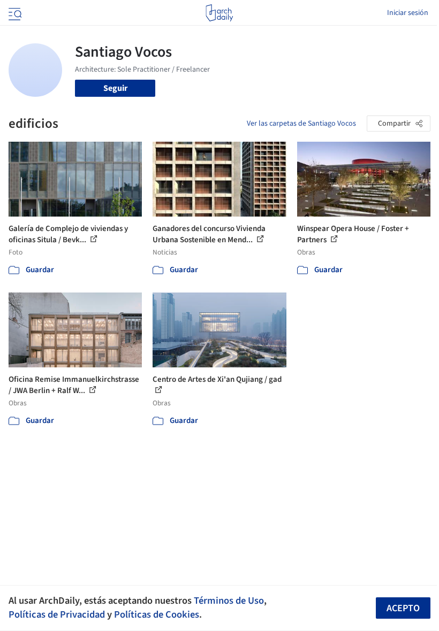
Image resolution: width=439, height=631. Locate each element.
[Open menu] (13, 12)
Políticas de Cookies (156, 614)
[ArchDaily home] (219, 12)
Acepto (403, 608)
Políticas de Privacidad (57, 614)
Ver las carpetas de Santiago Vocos (301, 123)
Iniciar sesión (407, 13)
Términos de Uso (229, 600)
